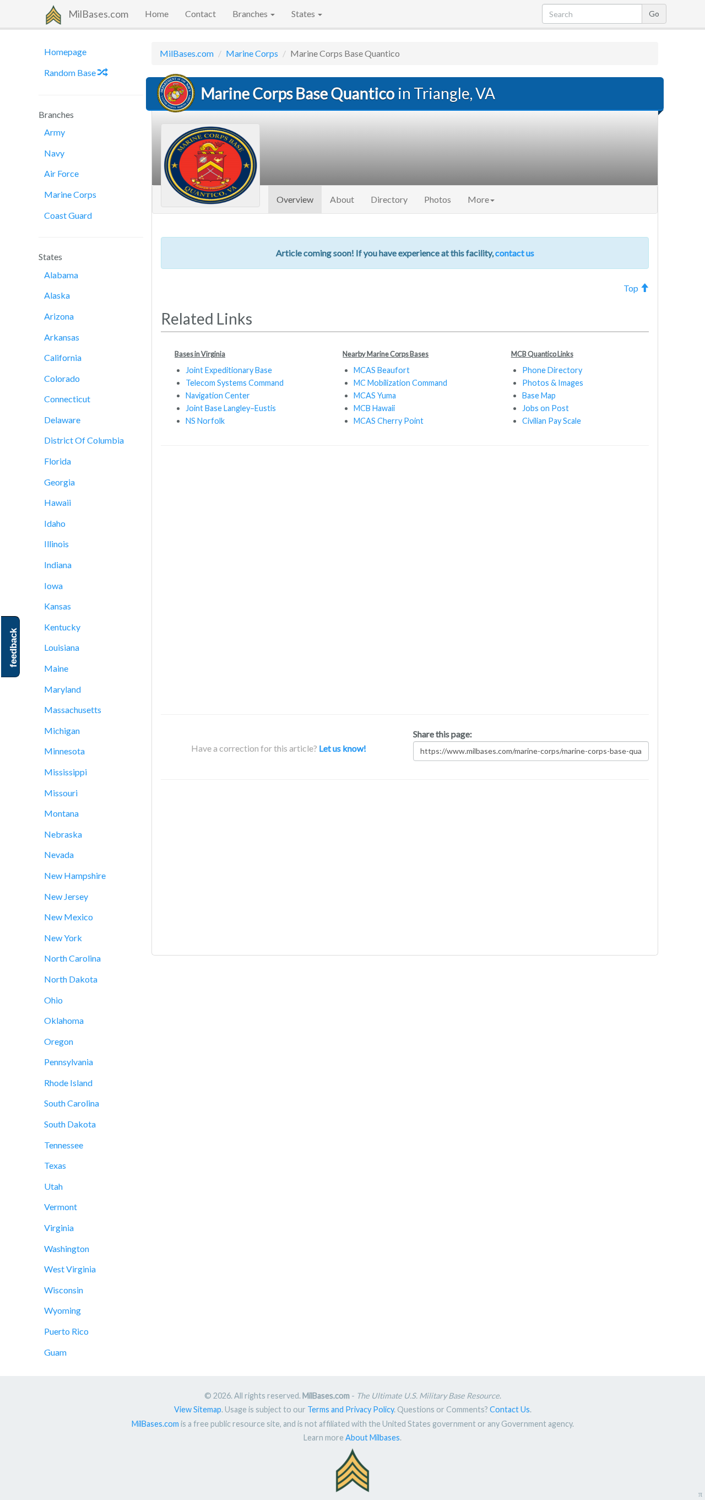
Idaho (55, 523)
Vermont (60, 1206)
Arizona (59, 316)
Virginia (59, 1227)
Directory (389, 199)
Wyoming (62, 1310)
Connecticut (67, 398)
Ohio (53, 1000)
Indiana (58, 564)
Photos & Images (552, 382)
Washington (66, 1248)
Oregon (58, 1041)
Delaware (62, 419)
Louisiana (61, 647)
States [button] (304, 13)
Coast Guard (68, 215)
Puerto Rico (66, 1331)
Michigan (62, 730)
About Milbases (372, 1437)
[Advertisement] (405, 580)
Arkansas (61, 337)
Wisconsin (63, 1290)
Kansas (57, 606)
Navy (54, 153)
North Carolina (72, 958)
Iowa (53, 585)
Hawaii (57, 502)
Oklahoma (64, 1020)
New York (63, 937)
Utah (53, 1186)
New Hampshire (75, 875)
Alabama (61, 274)
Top (631, 288)
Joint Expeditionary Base (229, 370)
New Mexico (68, 916)
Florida (57, 461)
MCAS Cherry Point (389, 420)
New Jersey (66, 896)
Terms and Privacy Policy (350, 1409)
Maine (56, 668)
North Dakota (70, 979)
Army (54, 132)
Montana (61, 813)
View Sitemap (197, 1409)
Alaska (57, 295)
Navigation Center (218, 395)
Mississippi (65, 772)
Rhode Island (68, 1082)
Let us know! (342, 748)
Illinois (56, 543)
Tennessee (63, 1145)
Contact (200, 13)
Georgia (59, 482)
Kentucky (62, 627)
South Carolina (71, 1103)
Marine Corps (70, 194)
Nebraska (63, 834)
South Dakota (70, 1124)
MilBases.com (98, 14)
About (342, 199)
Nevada (59, 854)
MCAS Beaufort (382, 370)
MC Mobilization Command (400, 382)
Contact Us (510, 1409)
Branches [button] (250, 13)
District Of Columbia (84, 440)
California (63, 357)
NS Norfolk (205, 420)
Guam (55, 1352)
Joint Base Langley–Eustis (231, 408)
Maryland (62, 689)
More (478, 199)
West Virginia (70, 1269)
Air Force (61, 173)
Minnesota (64, 751)
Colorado (62, 378)
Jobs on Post (545, 408)
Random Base (70, 72)
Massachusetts (72, 709)
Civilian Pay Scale (551, 420)
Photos (437, 199)
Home (157, 13)
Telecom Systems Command (235, 382)
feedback (13, 647)
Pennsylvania (68, 1061)
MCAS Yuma (375, 395)
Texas (55, 1165)
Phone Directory (552, 370)
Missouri (61, 792)
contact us (514, 252)
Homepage (65, 51)
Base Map (539, 395)
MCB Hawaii (374, 408)
